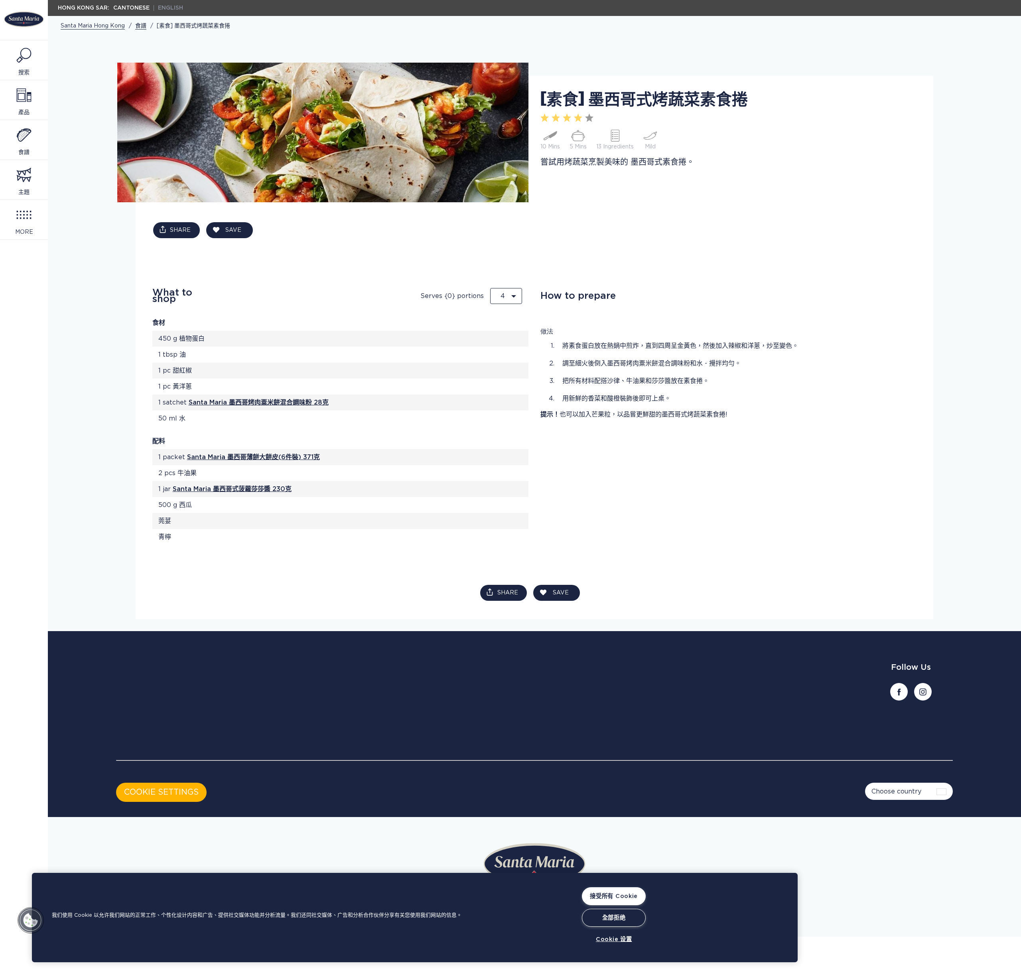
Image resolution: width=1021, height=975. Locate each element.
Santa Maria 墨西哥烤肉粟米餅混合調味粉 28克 (259, 402)
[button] (30, 920)
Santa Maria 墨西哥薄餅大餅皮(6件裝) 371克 (253, 457)
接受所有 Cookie (614, 896)
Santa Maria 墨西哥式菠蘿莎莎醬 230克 (232, 489)
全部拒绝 (614, 918)
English (170, 8)
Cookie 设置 (614, 939)
